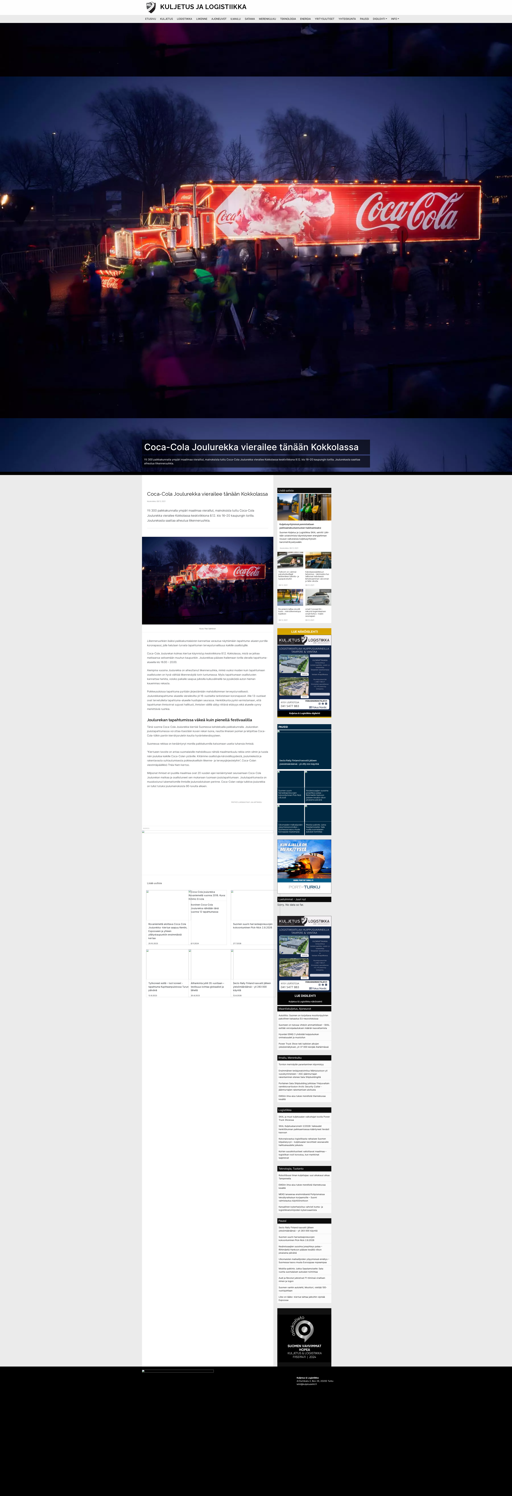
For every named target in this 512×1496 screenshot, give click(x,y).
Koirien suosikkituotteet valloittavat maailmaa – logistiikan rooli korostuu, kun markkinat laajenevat (302, 1154)
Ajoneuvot (219, 18)
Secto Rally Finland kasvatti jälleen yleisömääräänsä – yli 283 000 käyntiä (252, 987)
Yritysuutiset (324, 18)
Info (394, 18)
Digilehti (379, 18)
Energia (305, 18)
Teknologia (288, 18)
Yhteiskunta (347, 18)
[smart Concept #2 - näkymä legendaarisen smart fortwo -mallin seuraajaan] (318, 597)
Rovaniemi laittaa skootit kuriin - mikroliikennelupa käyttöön (289, 611)
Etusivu (150, 18)
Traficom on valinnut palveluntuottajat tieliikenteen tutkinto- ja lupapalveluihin (288, 575)
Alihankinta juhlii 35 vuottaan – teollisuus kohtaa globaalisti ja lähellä (207, 987)
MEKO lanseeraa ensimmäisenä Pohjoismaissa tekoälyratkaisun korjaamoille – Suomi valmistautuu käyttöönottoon (302, 1197)
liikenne (201, 18)
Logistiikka (184, 18)
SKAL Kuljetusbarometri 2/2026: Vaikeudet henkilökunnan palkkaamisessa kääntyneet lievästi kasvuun (304, 1129)
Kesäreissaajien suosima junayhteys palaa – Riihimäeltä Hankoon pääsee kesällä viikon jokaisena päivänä (317, 795)
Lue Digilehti (305, 996)
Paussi (364, 18)
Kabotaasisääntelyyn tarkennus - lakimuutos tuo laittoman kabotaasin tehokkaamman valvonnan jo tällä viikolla (317, 576)
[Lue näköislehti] (304, 673)
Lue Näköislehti (304, 631)
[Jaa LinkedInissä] (251, 809)
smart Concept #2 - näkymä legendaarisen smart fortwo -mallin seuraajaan (315, 612)
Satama (250, 18)
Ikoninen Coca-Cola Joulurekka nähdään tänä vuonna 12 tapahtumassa (205, 908)
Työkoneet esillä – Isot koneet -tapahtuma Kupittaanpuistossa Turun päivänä (168, 987)
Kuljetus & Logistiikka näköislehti (305, 1001)
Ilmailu (236, 18)
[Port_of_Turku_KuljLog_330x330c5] (304, 868)
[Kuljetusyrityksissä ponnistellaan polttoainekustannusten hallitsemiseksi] (304, 507)
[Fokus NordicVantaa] (207, 851)
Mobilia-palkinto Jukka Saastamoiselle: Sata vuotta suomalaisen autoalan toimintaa (316, 828)
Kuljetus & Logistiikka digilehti (304, 713)
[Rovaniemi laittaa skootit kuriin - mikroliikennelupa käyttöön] (290, 597)
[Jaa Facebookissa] (241, 809)
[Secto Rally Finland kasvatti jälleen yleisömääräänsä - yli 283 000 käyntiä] (304, 743)
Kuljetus (166, 18)
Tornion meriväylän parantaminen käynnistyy (301, 1064)
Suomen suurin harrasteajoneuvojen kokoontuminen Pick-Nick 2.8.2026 (253, 926)
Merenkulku (267, 18)
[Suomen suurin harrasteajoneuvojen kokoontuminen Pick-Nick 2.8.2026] (290, 778)
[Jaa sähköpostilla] (260, 809)
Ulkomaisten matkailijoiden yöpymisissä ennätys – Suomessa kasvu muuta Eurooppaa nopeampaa (290, 828)
